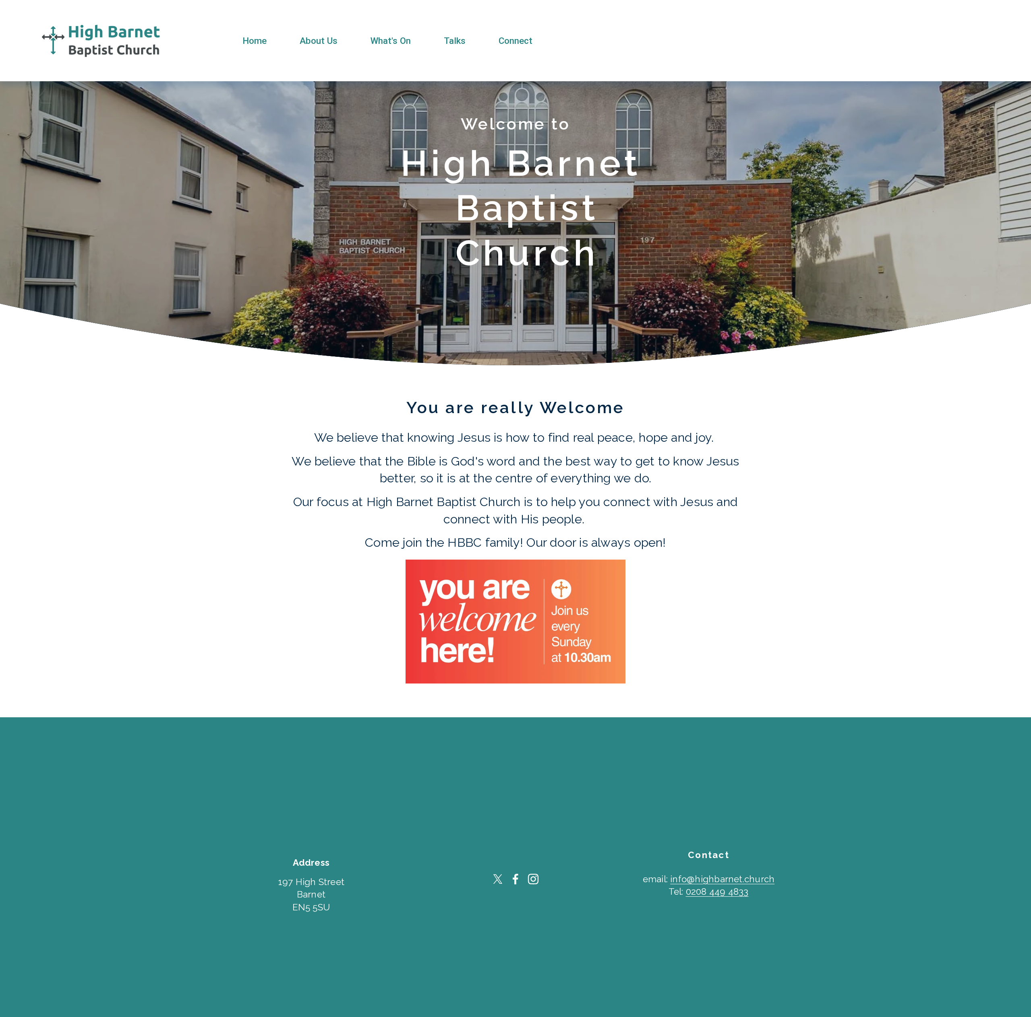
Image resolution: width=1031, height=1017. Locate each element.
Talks (455, 40)
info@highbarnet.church (722, 879)
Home (254, 40)
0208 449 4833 (717, 891)
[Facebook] (515, 879)
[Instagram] (533, 879)
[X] (497, 879)
